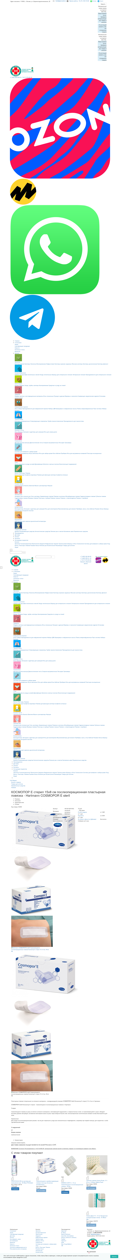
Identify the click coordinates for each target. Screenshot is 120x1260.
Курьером (81, 815)
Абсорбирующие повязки (72, 496)
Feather (63, 1239)
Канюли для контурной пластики (24, 510)
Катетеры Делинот (103, 364)
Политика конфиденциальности (18, 1247)
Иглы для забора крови (45, 453)
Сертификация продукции (22, 346)
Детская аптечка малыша (22, 442)
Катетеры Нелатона (30, 364)
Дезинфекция (39, 464)
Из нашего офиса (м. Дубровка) (87, 819)
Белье (22, 485)
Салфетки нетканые (62, 475)
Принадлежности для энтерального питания (98, 374)
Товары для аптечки (20, 529)
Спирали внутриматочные (50, 442)
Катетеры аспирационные (22, 421)
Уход (16, 462)
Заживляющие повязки (46, 496)
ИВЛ (16, 521)
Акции (16, 344)
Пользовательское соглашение (18, 1249)
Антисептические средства (42, 531)
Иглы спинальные (48, 396)
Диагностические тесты (36, 442)
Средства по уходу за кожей (26, 464)
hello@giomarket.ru (61, 1)
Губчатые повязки (101, 496)
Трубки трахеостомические (55, 421)
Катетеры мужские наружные (63, 364)
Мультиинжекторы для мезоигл (67, 509)
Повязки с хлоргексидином (68, 498)
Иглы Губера (18, 408)
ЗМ (62, 1245)
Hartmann (63, 1241)
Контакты (17, 538)
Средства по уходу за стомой (57, 385)
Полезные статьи (20, 349)
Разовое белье (19, 484)
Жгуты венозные (34, 453)
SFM (62, 1242)
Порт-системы (97, 408)
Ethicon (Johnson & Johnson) (68, 1237)
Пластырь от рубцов (44, 498)
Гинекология (18, 441)
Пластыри (21, 475)
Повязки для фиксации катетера (46, 475)
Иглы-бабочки (57, 453)
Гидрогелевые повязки (21, 498)
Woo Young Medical (66, 1244)
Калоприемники (43, 385)
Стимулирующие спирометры (38, 421)
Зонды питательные (45, 374)
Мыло (16, 464)
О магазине (18, 342)
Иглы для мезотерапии (51, 509)
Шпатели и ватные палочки (51, 464)
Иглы (16, 432)
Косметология (19, 507)
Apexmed (63, 1231)
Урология (17, 362)
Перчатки (17, 485)
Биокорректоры (19, 509)
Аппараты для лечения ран (23, 496)
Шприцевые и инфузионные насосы (66, 408)
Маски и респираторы (41, 485)
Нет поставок (41, 1190)
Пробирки (64, 453)
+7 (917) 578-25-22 (26, 77)
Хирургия (17, 394)
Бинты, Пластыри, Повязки (22, 473)
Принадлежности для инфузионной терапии (35, 408)
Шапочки (31, 485)
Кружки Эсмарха (19, 385)
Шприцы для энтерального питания (62, 374)
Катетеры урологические (90, 364)
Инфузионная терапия (21, 407)
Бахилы (26, 485)
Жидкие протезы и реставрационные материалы (29, 396)
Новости (17, 348)
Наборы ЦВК (52, 408)
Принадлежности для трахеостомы (74, 421)
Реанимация (18, 519)
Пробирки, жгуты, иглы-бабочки (85, 509)
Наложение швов (68, 531)
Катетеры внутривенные (22, 453)
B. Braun (63, 1232)
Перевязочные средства (81, 531)
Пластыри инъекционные (94, 453)
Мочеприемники (41, 364)
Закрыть (102, 4)
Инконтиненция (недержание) (68, 464)
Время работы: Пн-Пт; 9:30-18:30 (79, 1)
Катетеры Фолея (19, 364)
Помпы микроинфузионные (85, 408)
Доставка (17, 535)
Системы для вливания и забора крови (26, 451)
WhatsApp (94, 1)
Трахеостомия (19, 419)
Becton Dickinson (65, 1234)
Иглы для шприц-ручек (50, 432)
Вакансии (17, 351)
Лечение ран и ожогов (57, 531)
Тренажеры (68, 442)
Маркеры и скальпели (71, 396)
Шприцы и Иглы (19, 430)
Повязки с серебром (82, 498)
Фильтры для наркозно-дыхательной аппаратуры (32, 521)
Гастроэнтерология (20, 373)
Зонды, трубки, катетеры (32, 385)
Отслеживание (14, 1241)
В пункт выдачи (82, 812)
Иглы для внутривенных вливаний (77, 453)
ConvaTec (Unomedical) (67, 1236)
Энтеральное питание (79, 374)
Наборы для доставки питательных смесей (27, 374)
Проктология (18, 383)
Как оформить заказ (15, 1239)
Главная (17, 341)
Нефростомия (50, 364)
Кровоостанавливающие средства (24, 531)
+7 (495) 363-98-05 (15, 77)
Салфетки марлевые (31, 475)
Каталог (17, 353)
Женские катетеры (77, 364)
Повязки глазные (55, 498)
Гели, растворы (35, 496)
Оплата (17, 536)
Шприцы (20, 432)
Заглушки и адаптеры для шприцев (33, 432)
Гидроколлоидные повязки (87, 496)
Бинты (16, 475)
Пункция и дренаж (59, 396)
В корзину (15, 1189)
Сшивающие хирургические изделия (88, 396)
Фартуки (50, 485)
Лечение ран (18, 494)
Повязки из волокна (59, 496)
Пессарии (61, 442)
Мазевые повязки (33, 498)
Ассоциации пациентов (21, 540)
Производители (19, 533)
